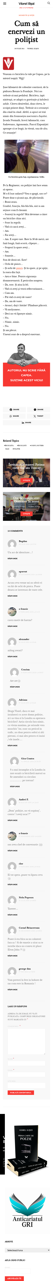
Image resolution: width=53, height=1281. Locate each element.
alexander (24, 639)
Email (11, 1070)
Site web (11, 1081)
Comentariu (13, 1026)
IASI (7, 449)
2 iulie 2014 (19, 473)
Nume (11, 1058)
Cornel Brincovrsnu (29, 928)
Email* (7, 1267)
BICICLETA (9, 445)
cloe (21, 864)
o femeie (23, 609)
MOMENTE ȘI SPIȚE (26, 15)
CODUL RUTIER (37, 445)
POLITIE (16, 449)
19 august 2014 (19, 507)
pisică (19, 268)
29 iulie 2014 (19, 49)
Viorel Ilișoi (26, 4)
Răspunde (12, 558)
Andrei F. (24, 800)
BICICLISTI (22, 445)
